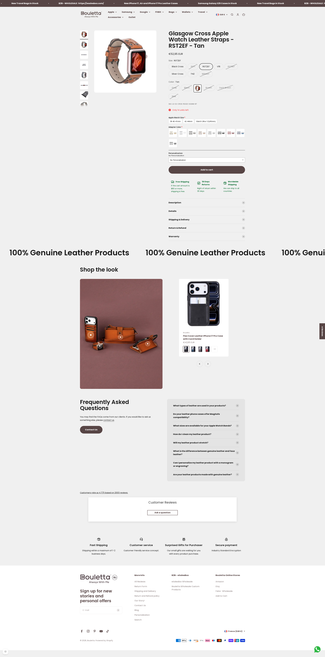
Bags (171, 11)
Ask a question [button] (162, 512)
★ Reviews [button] (322, 331)
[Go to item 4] (84, 75)
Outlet (131, 17)
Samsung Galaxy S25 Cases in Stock (178, 3)
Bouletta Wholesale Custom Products (185, 588)
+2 (215, 349)
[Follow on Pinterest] (94, 631)
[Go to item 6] (84, 95)
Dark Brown (225, 87)
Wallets (186, 11)
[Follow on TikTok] (107, 631)
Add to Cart (221, 595)
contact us (108, 420)
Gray (174, 87)
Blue (174, 96)
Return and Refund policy (146, 595)
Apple (111, 11)
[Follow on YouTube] (101, 631)
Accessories (114, 17)
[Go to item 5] (84, 85)
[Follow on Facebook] (81, 631)
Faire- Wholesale (224, 591)
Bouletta (186, 333)
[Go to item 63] (84, 34)
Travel (201, 11)
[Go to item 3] (84, 65)
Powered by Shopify (104, 640)
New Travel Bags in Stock (231, 3)
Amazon (220, 581)
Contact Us (91, 429)
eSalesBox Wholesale (182, 581)
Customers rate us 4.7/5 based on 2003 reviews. (104, 492)
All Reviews (139, 581)
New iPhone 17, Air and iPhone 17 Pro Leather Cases (112, 3)
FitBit (158, 11)
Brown (209, 87)
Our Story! (139, 600)
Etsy (218, 586)
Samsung (127, 11)
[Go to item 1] (84, 45)
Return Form (140, 586)
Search (138, 619)
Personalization (142, 614)
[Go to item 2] (84, 55)
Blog (136, 610)
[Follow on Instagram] (88, 631)
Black (187, 87)
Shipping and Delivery (145, 591)
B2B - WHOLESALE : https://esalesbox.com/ (42, 3)
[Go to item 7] (84, 105)
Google (144, 11)
